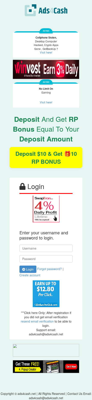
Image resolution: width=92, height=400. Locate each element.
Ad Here (46, 31)
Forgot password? (49, 268)
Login (29, 269)
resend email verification (37, 321)
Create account (29, 275)
